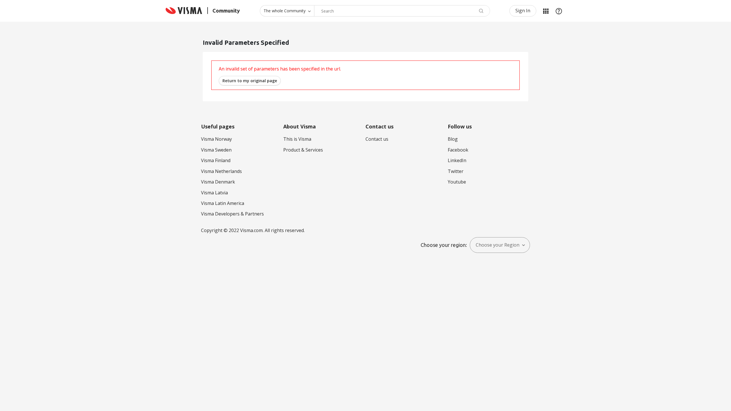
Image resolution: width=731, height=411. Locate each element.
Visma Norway (216, 139)
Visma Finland (215, 160)
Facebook (458, 150)
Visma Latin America (222, 203)
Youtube (457, 182)
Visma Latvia (214, 193)
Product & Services (303, 150)
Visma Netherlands (221, 171)
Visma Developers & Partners (232, 214)
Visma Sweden (216, 150)
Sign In (522, 10)
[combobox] (402, 11)
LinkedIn (457, 160)
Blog (453, 139)
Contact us (377, 139)
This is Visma (297, 139)
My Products (545, 10)
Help (558, 10)
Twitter (455, 171)
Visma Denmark (218, 182)
